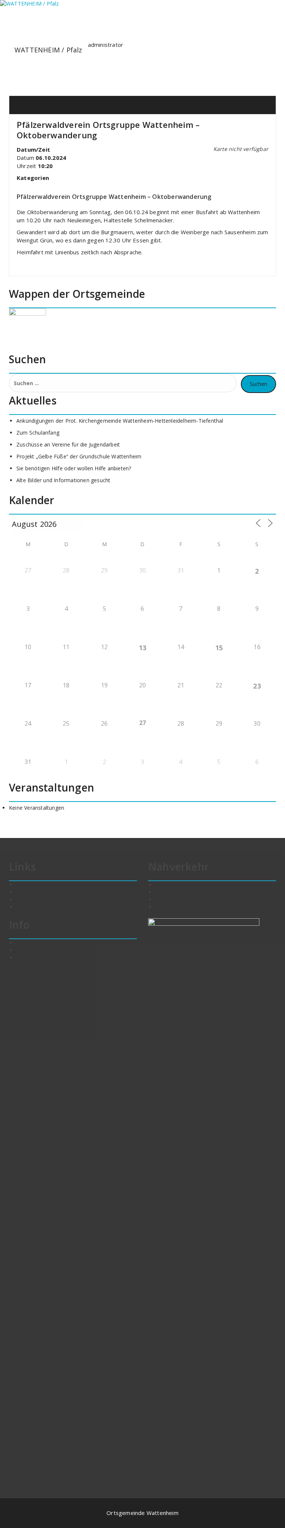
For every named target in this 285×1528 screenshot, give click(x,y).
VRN (160, 899)
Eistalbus (166, 906)
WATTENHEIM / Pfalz (48, 49)
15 (219, 647)
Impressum (30, 957)
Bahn (161, 892)
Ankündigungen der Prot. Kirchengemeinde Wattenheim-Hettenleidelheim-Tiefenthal (119, 420)
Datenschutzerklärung (43, 950)
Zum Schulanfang (37, 432)
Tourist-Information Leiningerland (58, 899)
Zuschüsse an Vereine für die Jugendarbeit (68, 444)
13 (142, 647)
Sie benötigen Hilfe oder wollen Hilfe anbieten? (73, 468)
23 (257, 685)
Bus (160, 884)
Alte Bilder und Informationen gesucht (63, 480)
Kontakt (26, 942)
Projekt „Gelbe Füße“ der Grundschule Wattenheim (78, 456)
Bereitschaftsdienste (41, 906)
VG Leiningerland (37, 884)
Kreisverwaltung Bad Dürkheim (54, 892)
